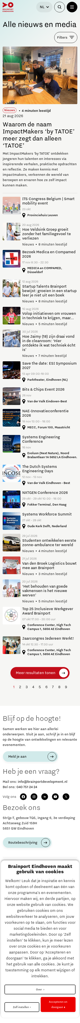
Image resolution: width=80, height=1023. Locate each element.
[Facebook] (23, 796)
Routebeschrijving (22, 843)
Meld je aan (17, 757)
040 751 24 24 (26, 787)
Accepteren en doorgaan (58, 1004)
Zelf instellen (21, 1007)
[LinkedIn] (44, 796)
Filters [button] (62, 37)
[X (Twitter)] (66, 796)
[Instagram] (34, 796)
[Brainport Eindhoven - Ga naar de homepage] (8, 7)
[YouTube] (55, 796)
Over (39, 989)
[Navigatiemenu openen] (72, 7)
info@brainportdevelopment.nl (42, 782)
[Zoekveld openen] (59, 7)
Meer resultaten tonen (35, 673)
